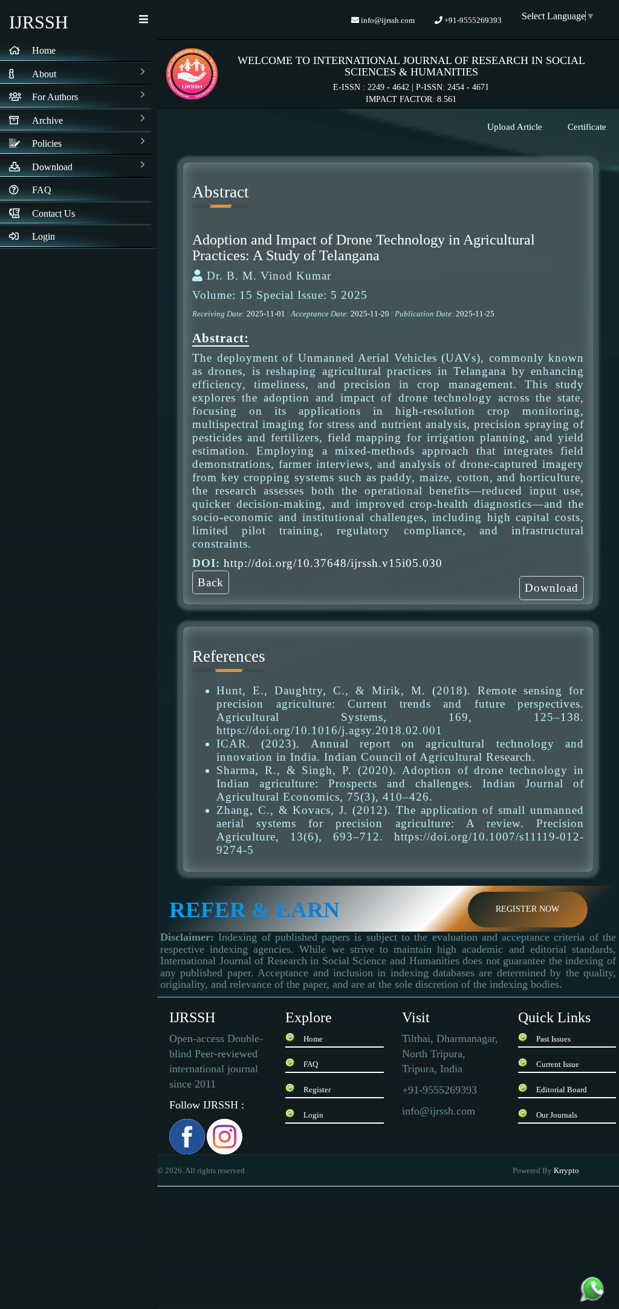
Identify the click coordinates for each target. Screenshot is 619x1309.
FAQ (310, 1064)
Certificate (587, 127)
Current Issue (557, 1064)
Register (317, 1089)
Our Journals (556, 1114)
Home (313, 1038)
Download (551, 587)
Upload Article (514, 127)
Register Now (527, 909)
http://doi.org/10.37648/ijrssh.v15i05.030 (333, 563)
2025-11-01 (267, 313)
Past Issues (553, 1038)
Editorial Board (561, 1089)
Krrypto (567, 1170)
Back (211, 582)
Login (313, 1114)
